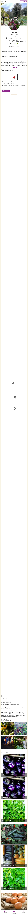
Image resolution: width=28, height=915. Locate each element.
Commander (5, 90)
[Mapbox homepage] (4, 698)
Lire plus (15, 67)
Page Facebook (14, 43)
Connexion (24, 1)
